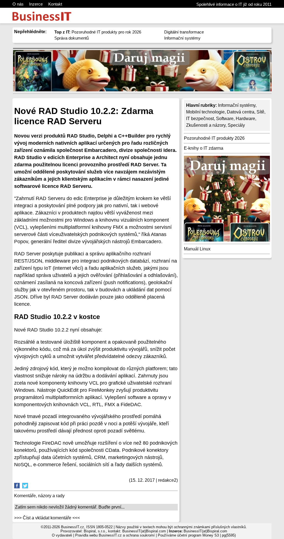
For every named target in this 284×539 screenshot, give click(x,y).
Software (225, 118)
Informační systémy (182, 38)
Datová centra (240, 112)
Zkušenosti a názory (205, 125)
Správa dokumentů (71, 38)
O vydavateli (62, 535)
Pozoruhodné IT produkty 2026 (214, 138)
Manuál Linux (197, 249)
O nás (18, 4)
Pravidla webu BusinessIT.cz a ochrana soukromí (115, 535)
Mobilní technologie (205, 112)
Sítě (260, 112)
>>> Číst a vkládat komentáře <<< (47, 517)
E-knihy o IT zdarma (203, 148)
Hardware (245, 118)
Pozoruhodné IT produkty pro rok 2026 (97, 32)
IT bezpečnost (200, 118)
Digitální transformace (184, 32)
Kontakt (55, 4)
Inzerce (36, 4)
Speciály (236, 125)
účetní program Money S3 (198, 535)
